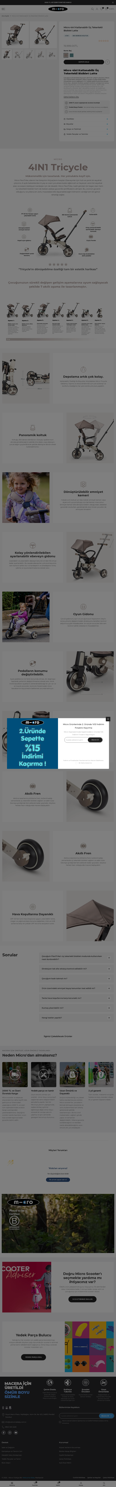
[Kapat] (108, 719)
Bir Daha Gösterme (85, 763)
